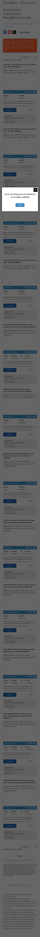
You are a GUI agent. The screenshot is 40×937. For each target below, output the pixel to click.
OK (20, 205)
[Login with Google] (9, 33)
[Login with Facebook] (5, 33)
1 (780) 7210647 (9, 120)
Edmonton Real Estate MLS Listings (19, 24)
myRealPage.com (24, 885)
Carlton (10, 27)
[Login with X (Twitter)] (14, 33)
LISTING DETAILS (9, 110)
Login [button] (24, 32)
